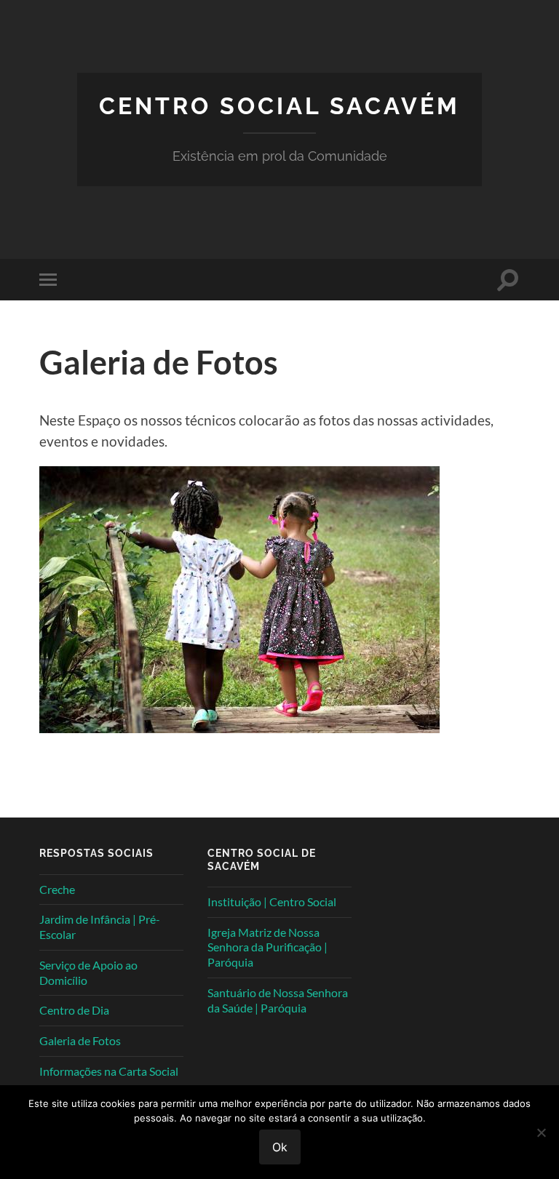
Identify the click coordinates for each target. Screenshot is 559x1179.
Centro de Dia (74, 1010)
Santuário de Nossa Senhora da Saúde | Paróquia (277, 1000)
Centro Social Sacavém (279, 105)
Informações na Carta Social (108, 1071)
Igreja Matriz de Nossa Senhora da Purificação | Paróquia (267, 947)
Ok (280, 1147)
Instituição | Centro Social (271, 901)
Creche (57, 889)
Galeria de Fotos (80, 1040)
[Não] (541, 1132)
